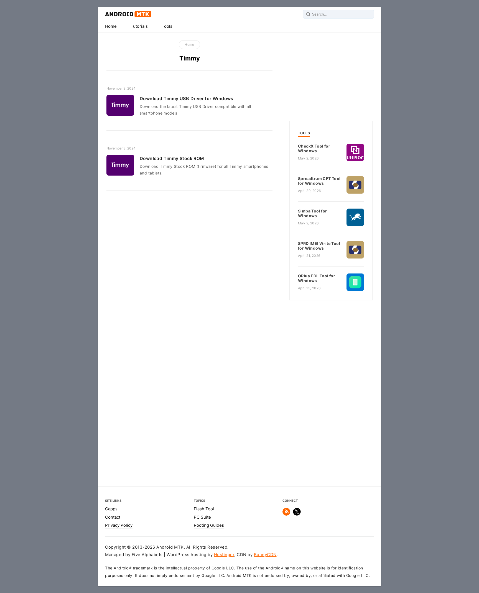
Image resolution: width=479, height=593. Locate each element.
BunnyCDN (265, 554)
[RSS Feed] (286, 514)
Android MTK (128, 14)
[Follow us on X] (297, 514)
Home (111, 26)
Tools (167, 26)
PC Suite (202, 517)
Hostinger (224, 554)
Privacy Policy (119, 525)
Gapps (111, 508)
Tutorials (139, 26)
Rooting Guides (209, 525)
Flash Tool (204, 508)
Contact (112, 517)
